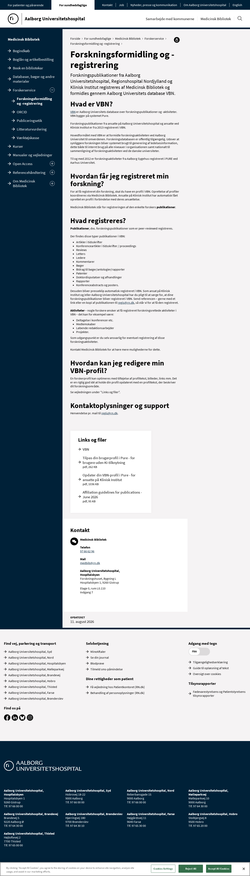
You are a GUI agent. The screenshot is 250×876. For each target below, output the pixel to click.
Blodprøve (97, 663)
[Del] (177, 40)
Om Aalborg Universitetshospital (205, 5)
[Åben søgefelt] (239, 18)
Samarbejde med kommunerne (170, 18)
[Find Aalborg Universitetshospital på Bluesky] (22, 720)
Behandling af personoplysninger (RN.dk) (117, 693)
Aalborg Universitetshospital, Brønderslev (35, 698)
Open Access (22, 163)
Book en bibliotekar (28, 68)
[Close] (243, 868)
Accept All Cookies (218, 868)
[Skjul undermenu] (52, 90)
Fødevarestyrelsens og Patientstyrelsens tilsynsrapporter (219, 693)
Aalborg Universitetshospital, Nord (31, 657)
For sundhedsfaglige (73, 5)
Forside (75, 38)
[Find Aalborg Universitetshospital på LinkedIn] (15, 720)
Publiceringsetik (29, 120)
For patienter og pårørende (26, 5)
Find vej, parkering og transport (30, 643)
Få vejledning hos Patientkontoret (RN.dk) (117, 687)
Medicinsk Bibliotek (216, 18)
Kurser (18, 146)
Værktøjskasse (28, 137)
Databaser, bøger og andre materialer (33, 79)
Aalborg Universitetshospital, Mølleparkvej (36, 669)
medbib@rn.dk (90, 563)
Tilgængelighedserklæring (210, 662)
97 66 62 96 (87, 551)
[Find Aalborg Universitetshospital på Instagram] (30, 720)
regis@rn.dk (126, 303)
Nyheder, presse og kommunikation (153, 5)
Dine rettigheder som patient (109, 678)
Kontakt (107, 5)
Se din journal (99, 657)
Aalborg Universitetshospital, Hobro (31, 681)
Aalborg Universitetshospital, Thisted (32, 687)
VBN (73, 112)
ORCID (22, 112)
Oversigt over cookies (207, 674)
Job (121, 5)
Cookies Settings (163, 868)
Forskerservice (24, 90)
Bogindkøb (21, 50)
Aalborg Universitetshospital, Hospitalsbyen (37, 663)
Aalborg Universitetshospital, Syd (30, 652)
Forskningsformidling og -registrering (34, 101)
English (237, 5)
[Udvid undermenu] (52, 163)
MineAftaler (98, 652)
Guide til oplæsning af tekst (211, 668)
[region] (125, 869)
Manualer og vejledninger (32, 155)
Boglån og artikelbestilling (33, 59)
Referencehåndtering (29, 172)
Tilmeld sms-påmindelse (106, 669)
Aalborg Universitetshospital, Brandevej (34, 675)
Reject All (190, 868)
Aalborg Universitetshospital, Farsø (31, 693)
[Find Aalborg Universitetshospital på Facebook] (7, 720)
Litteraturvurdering (32, 129)
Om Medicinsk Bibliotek (24, 183)
